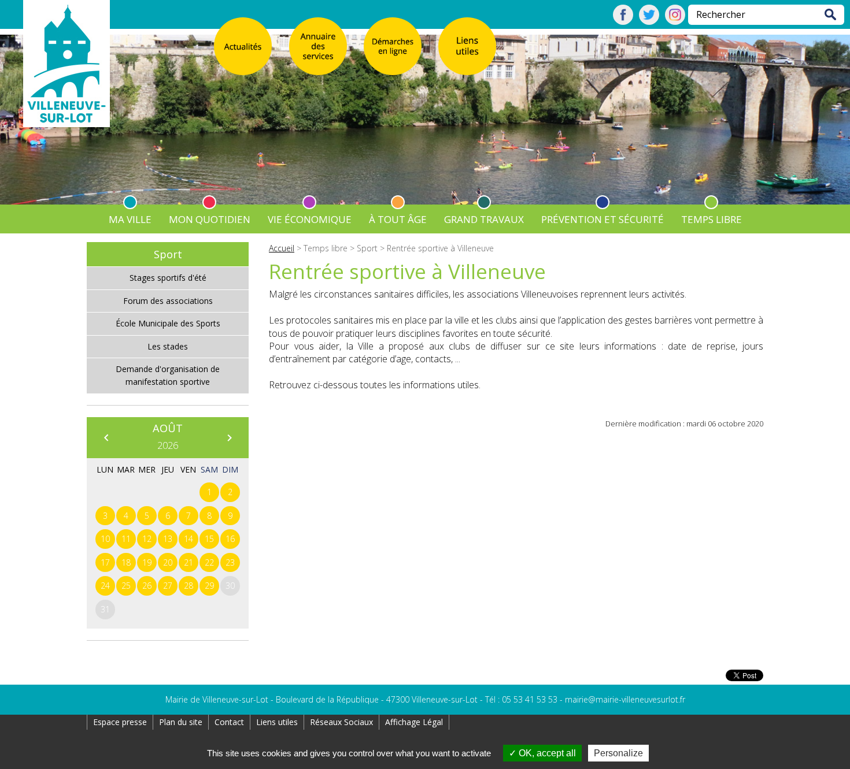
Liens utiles (277, 721)
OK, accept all (546, 753)
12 (146, 538)
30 (230, 585)
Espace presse (120, 721)
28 (188, 585)
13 (167, 538)
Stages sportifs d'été (168, 277)
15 (209, 538)
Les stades (167, 346)
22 (209, 562)
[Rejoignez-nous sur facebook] (623, 21)
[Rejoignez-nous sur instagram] (675, 21)
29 (209, 585)
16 (230, 538)
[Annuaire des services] (318, 46)
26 (146, 585)
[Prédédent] (105, 437)
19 (146, 562)
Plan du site (180, 721)
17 (105, 562)
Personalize (618, 753)
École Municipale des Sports (168, 323)
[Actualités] (243, 46)
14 (188, 538)
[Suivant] (229, 437)
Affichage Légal (414, 721)
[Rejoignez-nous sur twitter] (649, 21)
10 (105, 538)
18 (126, 562)
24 (105, 585)
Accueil (281, 248)
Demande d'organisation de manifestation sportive (168, 375)
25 (126, 585)
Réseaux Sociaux (341, 721)
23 (230, 562)
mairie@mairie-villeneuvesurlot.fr (625, 699)
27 (167, 585)
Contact (229, 721)
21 (188, 562)
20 (167, 562)
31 (105, 609)
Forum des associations (168, 300)
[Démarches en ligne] (393, 46)
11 (126, 538)
